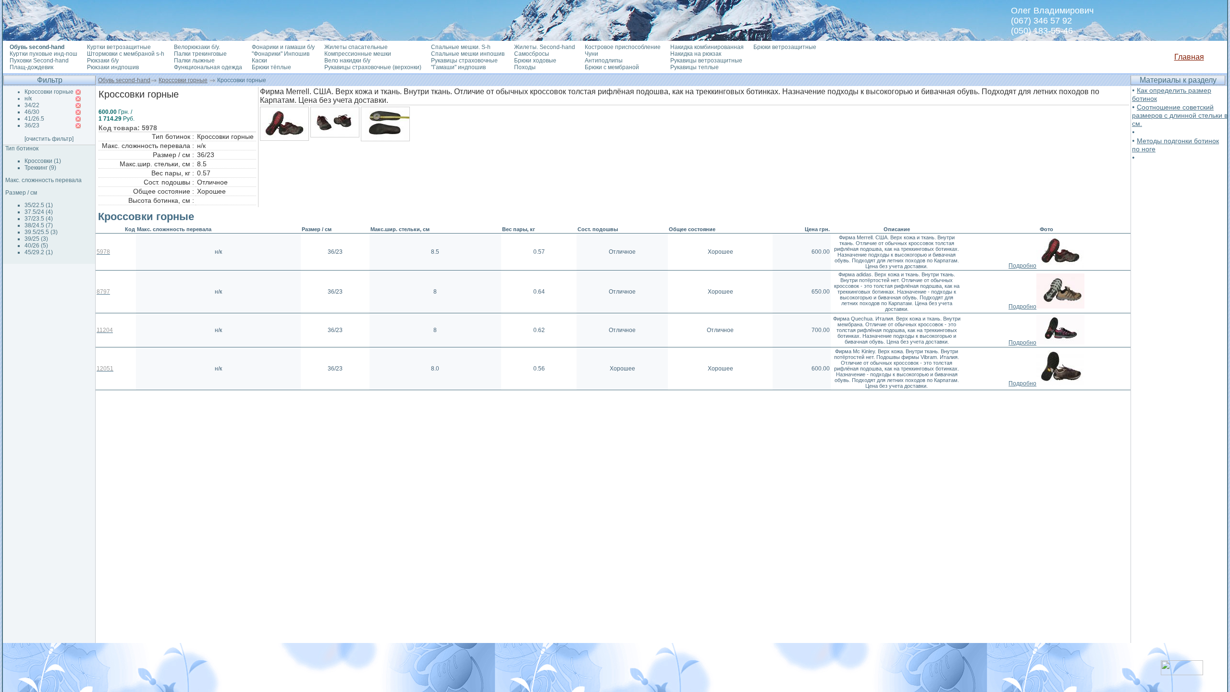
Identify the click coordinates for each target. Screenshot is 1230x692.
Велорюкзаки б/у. (197, 47)
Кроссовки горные (183, 80)
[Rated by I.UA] (1182, 672)
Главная (1189, 57)
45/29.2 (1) (39, 252)
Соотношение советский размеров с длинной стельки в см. (1180, 115)
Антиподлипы (604, 60)
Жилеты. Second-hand (544, 47)
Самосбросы (531, 53)
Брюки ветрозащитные (784, 47)
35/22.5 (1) (39, 205)
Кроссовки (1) (43, 161)
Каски (259, 60)
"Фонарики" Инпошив (280, 53)
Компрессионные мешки (357, 53)
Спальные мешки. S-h (461, 47)
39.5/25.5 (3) (41, 232)
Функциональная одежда (208, 67)
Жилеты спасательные (356, 47)
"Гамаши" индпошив (458, 67)
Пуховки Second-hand (39, 60)
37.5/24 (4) (39, 212)
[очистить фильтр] (49, 139)
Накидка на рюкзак (695, 53)
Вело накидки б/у (347, 60)
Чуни (591, 53)
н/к (28, 98)
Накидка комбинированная (707, 47)
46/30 (32, 112)
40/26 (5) (36, 245)
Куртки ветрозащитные (119, 47)
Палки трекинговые (200, 53)
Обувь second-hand (124, 80)
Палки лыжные (194, 60)
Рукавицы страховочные (464, 60)
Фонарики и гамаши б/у (283, 47)
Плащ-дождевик (31, 67)
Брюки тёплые (271, 67)
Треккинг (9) (40, 167)
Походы (525, 67)
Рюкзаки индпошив (113, 67)
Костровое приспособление (623, 47)
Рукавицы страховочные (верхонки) (372, 67)
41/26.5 (34, 118)
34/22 (32, 105)
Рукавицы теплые (694, 67)
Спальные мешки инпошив (467, 53)
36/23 (32, 125)
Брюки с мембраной (612, 67)
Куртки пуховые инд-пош (43, 53)
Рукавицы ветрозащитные (706, 60)
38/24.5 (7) (39, 225)
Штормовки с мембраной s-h (125, 53)
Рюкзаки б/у (103, 60)
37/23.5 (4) (39, 218)
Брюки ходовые (535, 60)
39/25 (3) (36, 238)
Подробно (1022, 265)
